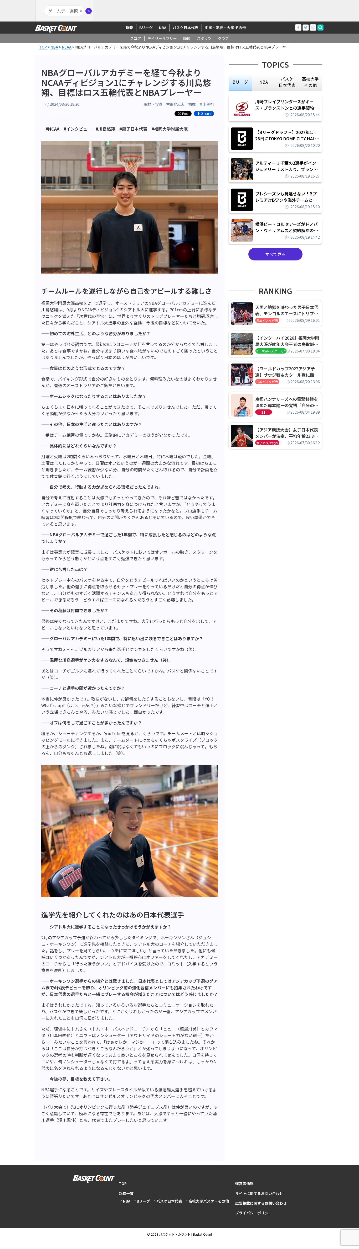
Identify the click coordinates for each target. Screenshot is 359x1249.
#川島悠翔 (105, 129)
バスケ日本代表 (185, 27)
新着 (129, 27)
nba (263, 82)
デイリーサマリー (162, 38)
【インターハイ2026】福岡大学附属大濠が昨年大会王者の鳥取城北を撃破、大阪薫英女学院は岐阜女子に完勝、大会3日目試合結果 (287, 341)
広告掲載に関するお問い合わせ (261, 1203)
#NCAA (52, 129)
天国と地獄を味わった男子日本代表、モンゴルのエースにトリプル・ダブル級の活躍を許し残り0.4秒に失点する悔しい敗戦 (287, 310)
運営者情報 (244, 1183)
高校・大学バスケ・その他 (271, 351)
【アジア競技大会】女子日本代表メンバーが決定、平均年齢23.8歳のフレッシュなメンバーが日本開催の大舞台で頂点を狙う (286, 432)
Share (206, 113)
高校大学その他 (61, 113)
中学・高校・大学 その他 (225, 27)
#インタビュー (77, 129)
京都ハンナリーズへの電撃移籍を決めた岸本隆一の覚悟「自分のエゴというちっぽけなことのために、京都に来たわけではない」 (286, 402)
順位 (187, 38)
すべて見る (275, 254)
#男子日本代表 (133, 129)
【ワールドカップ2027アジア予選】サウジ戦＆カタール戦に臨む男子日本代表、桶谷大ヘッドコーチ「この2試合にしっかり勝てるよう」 (286, 371)
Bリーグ (146, 27)
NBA (162, 27)
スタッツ (204, 38)
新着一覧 (126, 1193)
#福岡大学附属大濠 (169, 129)
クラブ (223, 38)
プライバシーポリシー (253, 1212)
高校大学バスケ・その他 (208, 1201)
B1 (263, 412)
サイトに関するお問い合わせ (259, 1193)
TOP (123, 1183)
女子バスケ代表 (267, 443)
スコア (135, 38)
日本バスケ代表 (267, 320)
